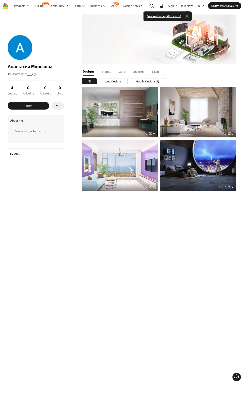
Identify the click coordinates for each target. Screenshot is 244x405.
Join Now (187, 6)
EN (198, 6)
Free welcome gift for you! (164, 16)
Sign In (172, 6)
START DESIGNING (222, 6)
